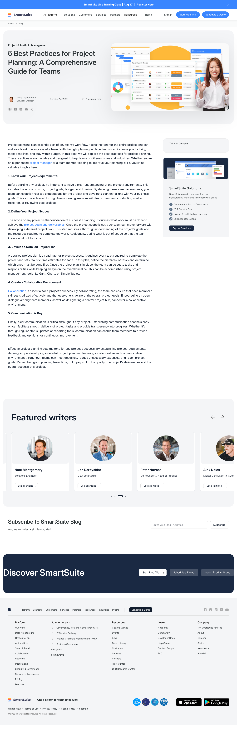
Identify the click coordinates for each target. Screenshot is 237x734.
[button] (52, 14)
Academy (163, 627)
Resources (89, 609)
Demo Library (119, 643)
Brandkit (202, 653)
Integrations (21, 663)
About (201, 632)
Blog (114, 638)
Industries (104, 609)
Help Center (164, 643)
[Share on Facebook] (10, 109)
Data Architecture (24, 632)
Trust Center (118, 663)
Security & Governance (27, 668)
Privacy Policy (49, 708)
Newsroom (203, 648)
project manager (41, 162)
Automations (21, 643)
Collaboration (17, 291)
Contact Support (166, 648)
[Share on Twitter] (15, 109)
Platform (25, 609)
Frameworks (57, 654)
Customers (85, 14)
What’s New (14, 708)
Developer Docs (166, 638)
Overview (20, 627)
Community (164, 632)
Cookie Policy (68, 708)
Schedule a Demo (141, 609)
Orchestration (22, 638)
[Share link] (32, 109)
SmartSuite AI (22, 648)
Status (201, 643)
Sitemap (83, 708)
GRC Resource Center (123, 668)
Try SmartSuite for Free (210, 627)
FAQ (160, 653)
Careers (202, 638)
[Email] (26, 109)
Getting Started (120, 627)
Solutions (69, 14)
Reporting (20, 658)
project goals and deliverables (44, 224)
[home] (20, 15)
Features (19, 684)
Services (101, 14)
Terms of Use (32, 708)
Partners (115, 14)
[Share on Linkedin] (21, 109)
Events (115, 632)
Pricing (148, 14)
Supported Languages (27, 674)
